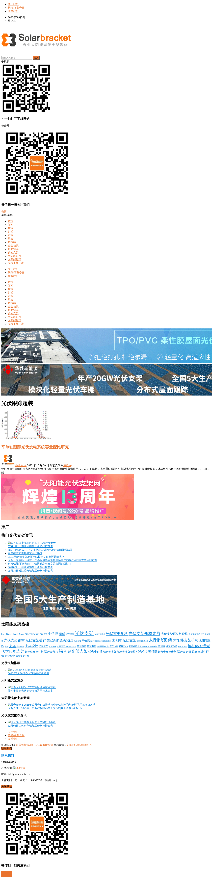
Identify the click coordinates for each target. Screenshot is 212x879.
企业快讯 (13, 245)
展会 (10, 238)
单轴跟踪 (87, 640)
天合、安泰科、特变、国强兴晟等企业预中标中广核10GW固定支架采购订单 (52, 560)
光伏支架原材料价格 (174, 634)
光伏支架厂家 (16, 263)
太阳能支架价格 (186, 640)
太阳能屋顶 (14, 259)
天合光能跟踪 (105, 641)
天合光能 (96, 641)
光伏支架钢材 (14, 640)
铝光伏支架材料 (34, 651)
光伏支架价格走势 (144, 633)
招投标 (12, 242)
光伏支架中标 (99, 634)
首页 (10, 221)
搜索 (36, 57)
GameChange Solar (15, 634)
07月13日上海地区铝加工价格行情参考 (30, 546)
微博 (4, 211)
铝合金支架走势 (167, 651)
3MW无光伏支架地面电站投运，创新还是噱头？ (36, 556)
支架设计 (31, 646)
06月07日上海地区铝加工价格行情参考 (30, 567)
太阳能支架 (160, 639)
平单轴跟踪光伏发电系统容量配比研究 (35, 447)
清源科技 (81, 646)
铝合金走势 (184, 651)
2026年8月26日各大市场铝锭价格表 (28, 673)
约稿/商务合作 (16, 7)
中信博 (53, 634)
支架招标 (20, 646)
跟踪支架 (146, 646)
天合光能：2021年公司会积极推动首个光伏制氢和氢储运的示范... (46, 708)
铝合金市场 (95, 651)
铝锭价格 (10, 655)
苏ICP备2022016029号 (79, 745)
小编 (18, 465)
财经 (10, 231)
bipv (3, 634)
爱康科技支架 (135, 646)
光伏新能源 (55, 640)
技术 (10, 228)
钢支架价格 (171, 646)
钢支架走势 (182, 646)
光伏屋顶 (70, 634)
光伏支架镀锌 (35, 640)
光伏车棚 (77, 641)
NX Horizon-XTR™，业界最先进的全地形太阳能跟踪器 (40, 549)
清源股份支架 (103, 646)
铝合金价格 (51, 651)
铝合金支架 (109, 651)
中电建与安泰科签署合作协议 (25, 553)
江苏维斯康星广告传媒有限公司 (34, 745)
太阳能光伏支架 (124, 640)
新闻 (10, 224)
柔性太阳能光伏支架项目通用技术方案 (30, 690)
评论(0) (67, 465)
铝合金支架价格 (126, 651)
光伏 (62, 634)
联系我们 (13, 11)
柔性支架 (13, 252)
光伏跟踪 (68, 640)
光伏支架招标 (194, 634)
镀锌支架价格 (22, 656)
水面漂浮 (13, 249)
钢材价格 (195, 646)
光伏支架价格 (117, 634)
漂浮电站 (113, 646)
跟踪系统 (154, 646)
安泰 (6, 646)
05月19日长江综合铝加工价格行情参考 (30, 570)
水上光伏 (52, 646)
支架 (12, 646)
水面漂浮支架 (70, 646)
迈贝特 (161, 646)
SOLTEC (43, 634)
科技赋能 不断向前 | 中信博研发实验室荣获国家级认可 (39, 563)
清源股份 (91, 646)
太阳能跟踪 (14, 256)
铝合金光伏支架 (73, 651)
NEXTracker (32, 634)
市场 (10, 235)
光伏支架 (84, 633)
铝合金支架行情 (146, 651)
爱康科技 (123, 646)
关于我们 (13, 4)
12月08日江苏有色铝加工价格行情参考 (30, 725)
